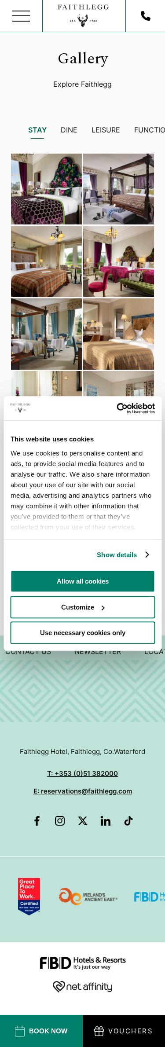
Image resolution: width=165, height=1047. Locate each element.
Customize (77, 607)
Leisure (106, 129)
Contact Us (28, 651)
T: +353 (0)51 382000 (82, 773)
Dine (69, 129)
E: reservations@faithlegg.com (82, 791)
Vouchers (130, 1031)
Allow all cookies (83, 581)
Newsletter (97, 651)
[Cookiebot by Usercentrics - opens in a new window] (117, 408)
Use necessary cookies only (82, 632)
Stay (37, 129)
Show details (117, 554)
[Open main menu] (21, 16)
